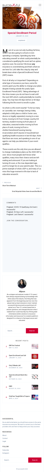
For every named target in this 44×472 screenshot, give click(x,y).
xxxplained (21, 40)
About (4, 435)
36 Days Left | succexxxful (23, 212)
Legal (4, 441)
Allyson (22, 291)
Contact (5, 438)
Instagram (5, 453)
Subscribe (5, 450)
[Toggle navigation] (40, 5)
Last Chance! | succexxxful (23, 214)
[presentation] (22, 284)
